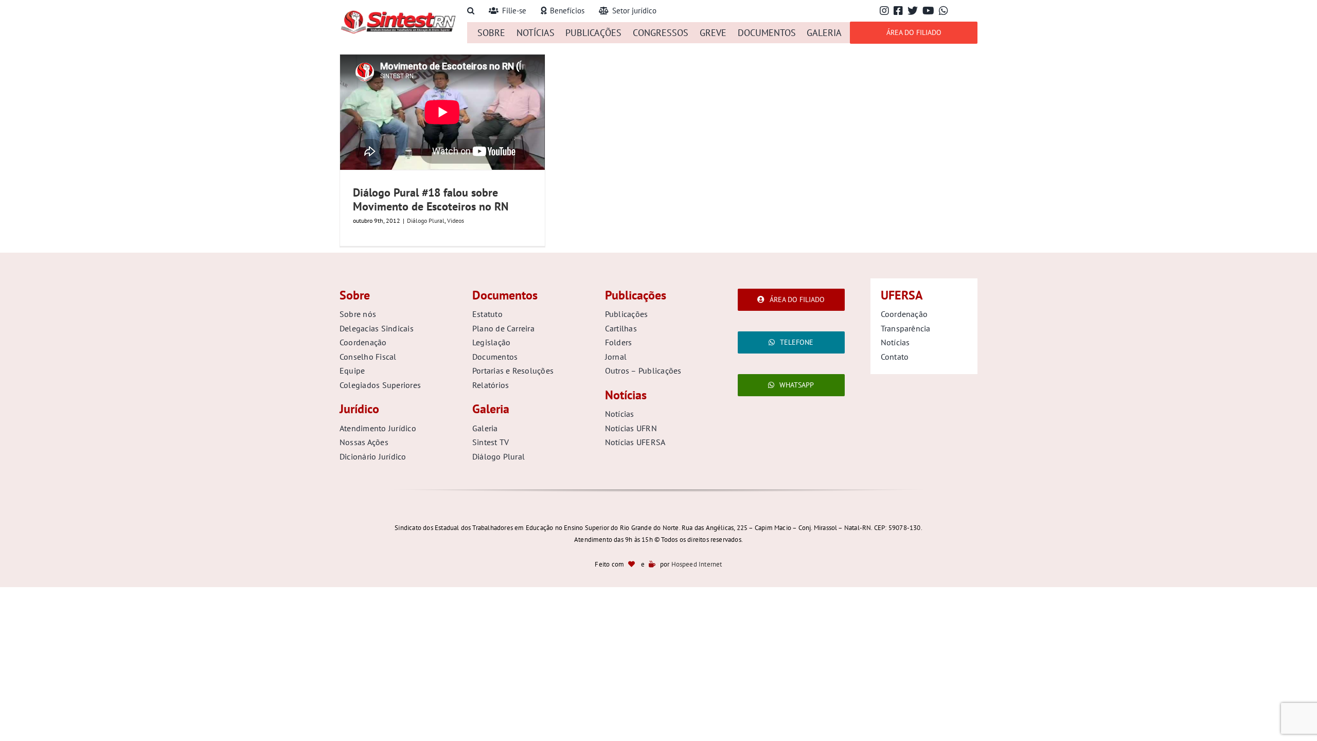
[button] (470, 11)
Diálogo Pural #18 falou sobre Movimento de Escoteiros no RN (430, 199)
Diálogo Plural (425, 220)
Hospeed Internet (696, 564)
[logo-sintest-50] (398, 14)
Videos (455, 220)
